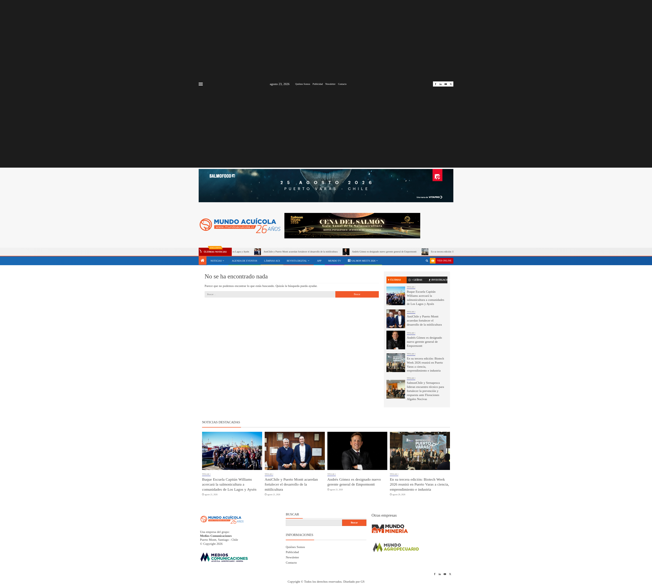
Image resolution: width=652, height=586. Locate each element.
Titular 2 (411, 312)
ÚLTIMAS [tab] (395, 280)
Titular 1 (411, 287)
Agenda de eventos (244, 261)
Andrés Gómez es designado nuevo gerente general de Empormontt (348, 251)
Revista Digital (297, 261)
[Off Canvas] (201, 84)
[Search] (427, 260)
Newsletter (330, 84)
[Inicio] (202, 261)
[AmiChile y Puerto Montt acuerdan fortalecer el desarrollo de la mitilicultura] (395, 318)
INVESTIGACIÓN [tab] (439, 280)
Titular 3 (411, 354)
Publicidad (318, 84)
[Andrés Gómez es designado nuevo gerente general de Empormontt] (395, 340)
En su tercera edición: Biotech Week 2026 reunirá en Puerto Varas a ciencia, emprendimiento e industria (445, 251)
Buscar (292, 514)
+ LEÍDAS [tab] (417, 280)
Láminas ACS (272, 261)
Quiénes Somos (302, 84)
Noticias (216, 261)
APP (319, 261)
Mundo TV (334, 261)
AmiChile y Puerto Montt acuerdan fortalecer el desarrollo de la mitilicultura (265, 251)
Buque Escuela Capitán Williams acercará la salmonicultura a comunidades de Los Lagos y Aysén (229, 484)
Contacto (342, 84)
